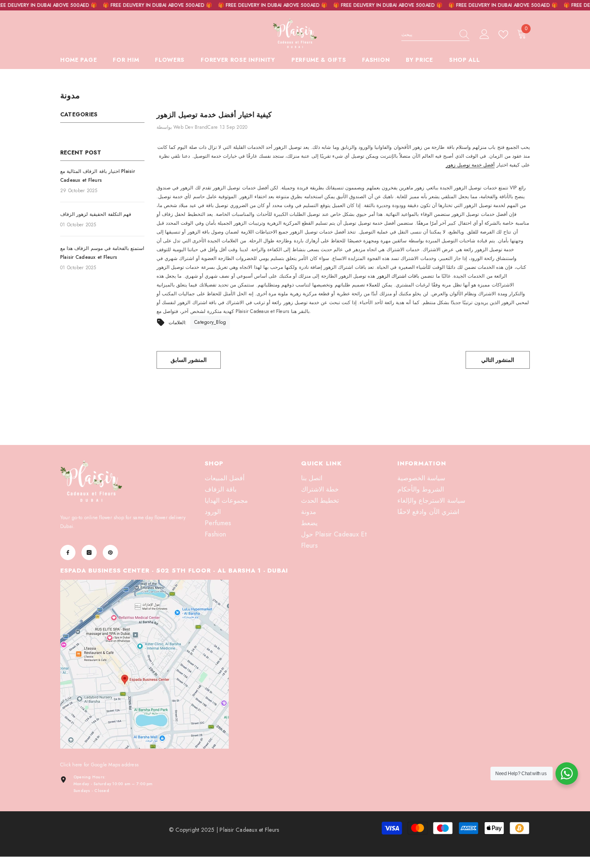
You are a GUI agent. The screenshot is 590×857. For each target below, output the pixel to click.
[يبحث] (435, 34)
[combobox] (427, 34)
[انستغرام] (89, 552)
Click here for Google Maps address (99, 764)
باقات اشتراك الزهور (398, 276)
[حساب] (484, 34)
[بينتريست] (110, 552)
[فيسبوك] (67, 552)
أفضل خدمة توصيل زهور (470, 165)
